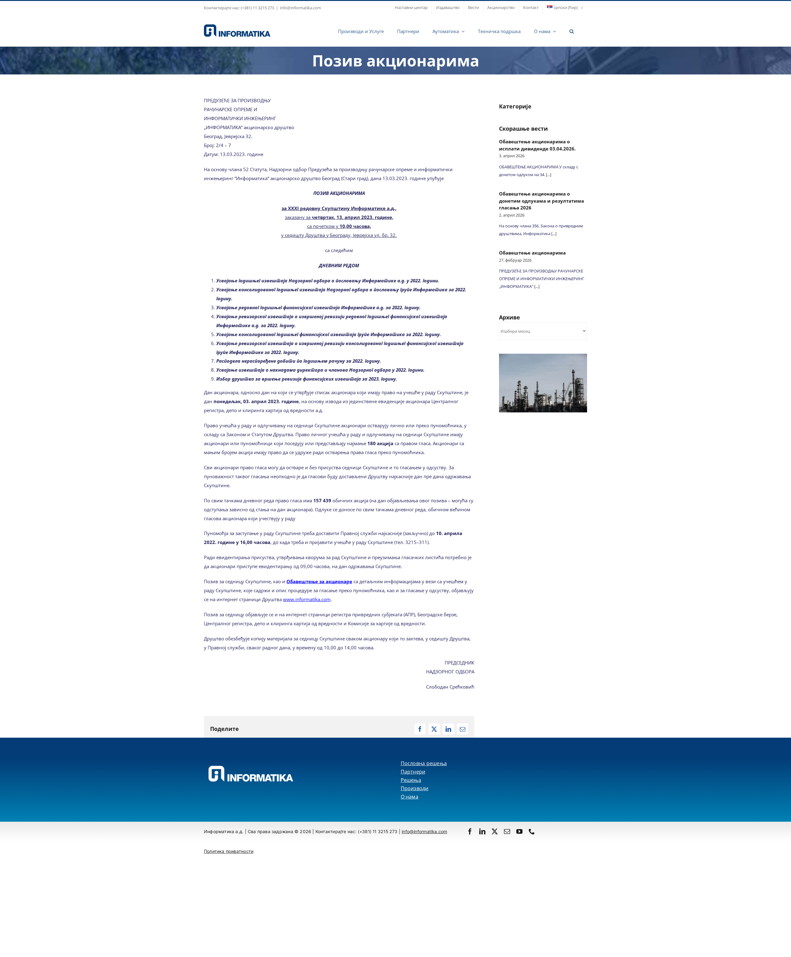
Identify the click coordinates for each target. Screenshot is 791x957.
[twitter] (495, 831)
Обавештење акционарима (532, 253)
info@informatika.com (300, 8)
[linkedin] (482, 831)
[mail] (507, 831)
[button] (571, 30)
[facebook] (470, 831)
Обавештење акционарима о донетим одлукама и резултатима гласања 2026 (541, 201)
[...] (548, 174)
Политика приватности (228, 851)
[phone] (532, 831)
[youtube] (519, 831)
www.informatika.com (307, 599)
